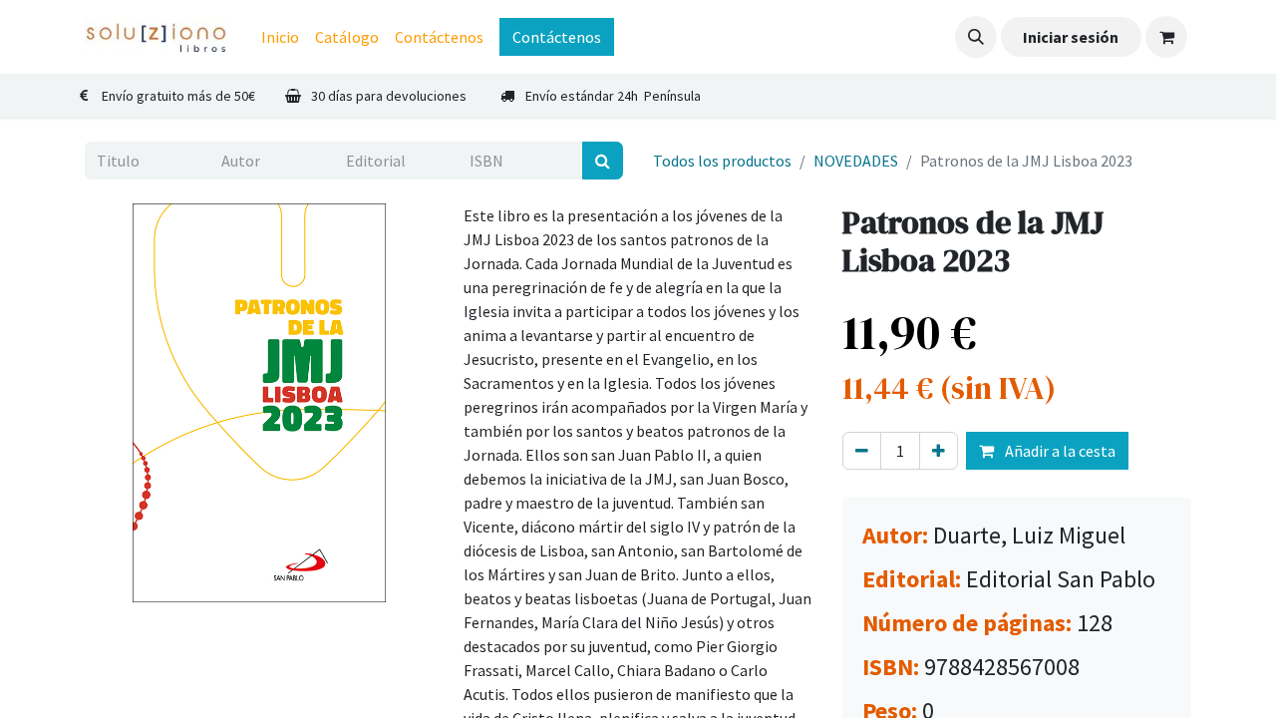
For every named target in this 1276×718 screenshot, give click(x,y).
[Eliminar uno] (861, 451)
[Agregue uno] (938, 451)
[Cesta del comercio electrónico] (1166, 37)
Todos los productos (722, 161)
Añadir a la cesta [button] (1059, 451)
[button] (976, 37)
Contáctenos (556, 37)
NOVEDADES (855, 161)
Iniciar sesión (1070, 37)
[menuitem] (280, 37)
